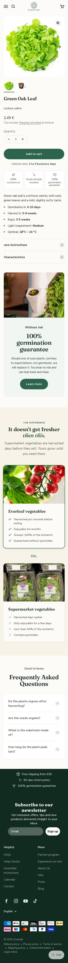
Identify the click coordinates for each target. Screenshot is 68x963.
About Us (44, 868)
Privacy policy (31, 944)
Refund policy (11, 944)
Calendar (9, 879)
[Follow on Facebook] (6, 901)
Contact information (40, 948)
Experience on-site (50, 861)
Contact (9, 886)
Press (41, 882)
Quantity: (10, 131)
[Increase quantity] (22, 139)
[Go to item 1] (9, 86)
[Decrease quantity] (8, 139)
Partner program (48, 855)
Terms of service (52, 944)
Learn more (34, 384)
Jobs (40, 875)
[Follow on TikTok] (35, 901)
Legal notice (10, 952)
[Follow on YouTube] (25, 901)
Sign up (52, 831)
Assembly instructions (11, 870)
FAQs (7, 855)
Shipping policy (16, 948)
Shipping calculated (30, 122)
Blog (41, 889)
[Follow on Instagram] (16, 901)
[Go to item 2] (21, 86)
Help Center (12, 861)
